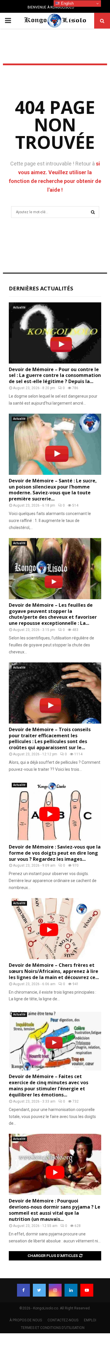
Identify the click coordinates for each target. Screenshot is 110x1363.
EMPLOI (90, 1320)
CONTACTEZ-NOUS (63, 1320)
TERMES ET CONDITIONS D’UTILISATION (52, 1328)
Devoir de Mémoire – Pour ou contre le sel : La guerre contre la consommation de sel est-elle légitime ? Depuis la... (55, 375)
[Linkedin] (71, 1290)
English (67, 3)
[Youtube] (86, 1290)
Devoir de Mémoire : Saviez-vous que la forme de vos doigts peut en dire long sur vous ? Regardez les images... (55, 853)
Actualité (19, 307)
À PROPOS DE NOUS (25, 1320)
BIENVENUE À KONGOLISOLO (51, 7)
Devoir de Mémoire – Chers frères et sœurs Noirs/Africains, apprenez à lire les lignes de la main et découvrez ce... (54, 971)
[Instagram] (55, 1290)
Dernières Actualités (41, 288)
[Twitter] (39, 1290)
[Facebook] (23, 1290)
